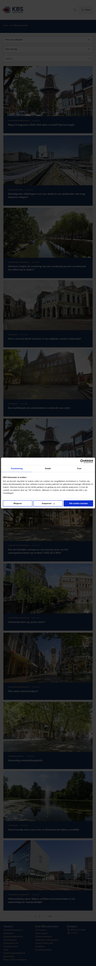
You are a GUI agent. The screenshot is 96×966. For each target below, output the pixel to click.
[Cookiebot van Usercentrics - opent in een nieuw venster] (82, 461)
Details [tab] (48, 468)
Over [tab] (79, 468)
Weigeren (18, 503)
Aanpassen (47, 503)
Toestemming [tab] (17, 468)
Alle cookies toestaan (78, 503)
